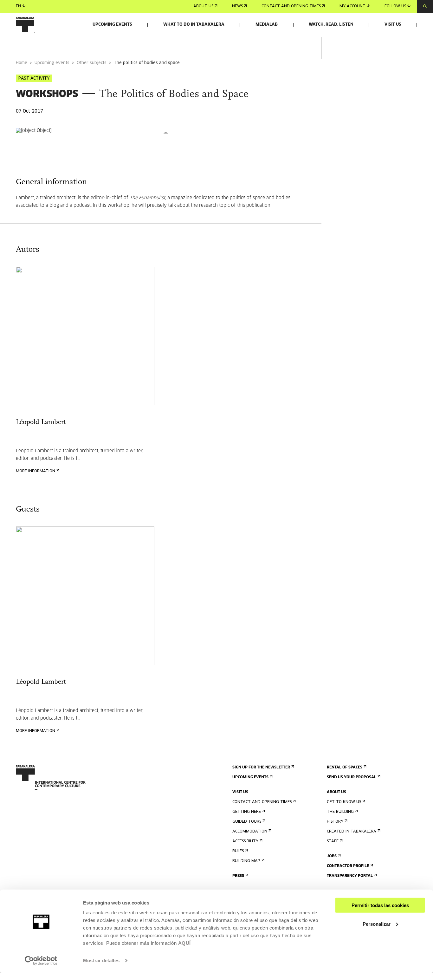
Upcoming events (112, 25)
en (18, 6)
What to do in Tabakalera (193, 25)
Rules (238, 851)
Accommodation (249, 831)
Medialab (266, 25)
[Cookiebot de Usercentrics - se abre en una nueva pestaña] (41, 960)
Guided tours (246, 822)
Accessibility (245, 841)
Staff (333, 841)
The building (340, 812)
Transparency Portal (350, 876)
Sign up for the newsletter (261, 767)
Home (21, 63)
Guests (121, 45)
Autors (89, 45)
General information (41, 45)
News (237, 6)
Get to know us (344, 802)
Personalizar (377, 923)
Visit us (393, 25)
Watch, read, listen (331, 25)
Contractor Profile (348, 866)
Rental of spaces (344, 767)
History (335, 822)
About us (203, 6)
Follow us (395, 6)
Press (238, 876)
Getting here (246, 812)
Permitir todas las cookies (380, 905)
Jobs (332, 856)
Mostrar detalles (101, 960)
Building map (246, 861)
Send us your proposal (351, 777)
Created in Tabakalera (351, 831)
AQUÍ (184, 943)
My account (352, 6)
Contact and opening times (291, 6)
